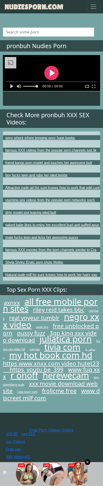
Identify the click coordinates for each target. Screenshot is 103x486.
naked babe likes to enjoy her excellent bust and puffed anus (52, 225)
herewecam (66, 375)
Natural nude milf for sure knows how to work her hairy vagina (53, 275)
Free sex (13, 449)
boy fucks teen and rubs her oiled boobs (36, 175)
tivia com (62, 347)
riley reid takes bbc (58, 309)
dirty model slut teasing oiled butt (30, 212)
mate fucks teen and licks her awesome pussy (41, 237)
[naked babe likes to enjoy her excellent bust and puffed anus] (51, 220)
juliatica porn (66, 339)
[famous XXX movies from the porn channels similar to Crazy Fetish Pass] (51, 245)
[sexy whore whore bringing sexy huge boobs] (51, 133)
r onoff (24, 375)
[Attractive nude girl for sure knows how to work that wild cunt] (51, 183)
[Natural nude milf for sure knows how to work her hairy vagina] (51, 270)
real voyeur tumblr (34, 318)
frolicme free (59, 391)
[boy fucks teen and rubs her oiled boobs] (51, 171)
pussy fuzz (31, 333)
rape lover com (27, 392)
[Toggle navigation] (93, 6)
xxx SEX (28, 433)
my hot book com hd (50, 355)
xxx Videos (15, 441)
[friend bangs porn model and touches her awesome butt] (51, 158)
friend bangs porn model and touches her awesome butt (48, 163)
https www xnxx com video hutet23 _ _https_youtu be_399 (51, 366)
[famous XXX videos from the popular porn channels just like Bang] (51, 146)
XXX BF (12, 433)
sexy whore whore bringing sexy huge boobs (40, 138)
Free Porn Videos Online (52, 430)
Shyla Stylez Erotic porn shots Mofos (34, 262)
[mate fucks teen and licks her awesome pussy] (51, 233)
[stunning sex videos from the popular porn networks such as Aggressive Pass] (51, 195)
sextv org (42, 327)
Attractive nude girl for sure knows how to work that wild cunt (52, 187)
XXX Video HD (18, 456)
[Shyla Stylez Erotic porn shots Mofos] (51, 258)
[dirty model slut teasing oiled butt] (51, 208)
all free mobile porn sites (50, 305)
